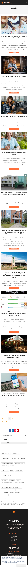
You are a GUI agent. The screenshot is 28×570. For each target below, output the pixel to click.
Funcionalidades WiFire (7, 468)
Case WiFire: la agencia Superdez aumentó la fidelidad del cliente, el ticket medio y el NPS (14, 313)
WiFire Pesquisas (12, 494)
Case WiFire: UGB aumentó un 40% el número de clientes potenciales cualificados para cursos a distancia (14, 232)
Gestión (15, 468)
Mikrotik (18, 480)
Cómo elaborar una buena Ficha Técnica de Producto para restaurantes (14, 77)
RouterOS (15, 485)
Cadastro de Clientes (6, 453)
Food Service (13, 465)
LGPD (10, 475)
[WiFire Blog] (6, 2)
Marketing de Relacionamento (8, 477)
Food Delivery (5, 465)
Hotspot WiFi (12, 473)
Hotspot (12, 470)
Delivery (14, 458)
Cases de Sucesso (14, 456)
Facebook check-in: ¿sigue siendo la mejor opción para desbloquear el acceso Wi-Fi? (14, 395)
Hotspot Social (19, 470)
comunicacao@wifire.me (14, 555)
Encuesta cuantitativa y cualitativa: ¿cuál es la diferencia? (14, 36)
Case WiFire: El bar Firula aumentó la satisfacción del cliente (14, 356)
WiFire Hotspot (18, 492)
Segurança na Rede (17, 487)
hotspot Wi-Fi (4, 473)
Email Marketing (21, 458)
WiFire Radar (14, 540)
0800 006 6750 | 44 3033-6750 (14, 553)
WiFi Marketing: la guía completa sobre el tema (14, 153)
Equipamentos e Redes (6, 460)
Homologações (5, 470)
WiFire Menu (4, 494)
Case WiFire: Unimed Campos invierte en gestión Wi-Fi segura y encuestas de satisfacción (14, 194)
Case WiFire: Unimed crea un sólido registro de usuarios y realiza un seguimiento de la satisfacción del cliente (14, 275)
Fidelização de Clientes (20, 463)
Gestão (20, 468)
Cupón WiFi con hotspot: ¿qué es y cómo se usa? (14, 117)
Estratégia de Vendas (17, 460)
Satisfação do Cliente (6, 487)
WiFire (11, 492)
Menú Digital (4, 480)
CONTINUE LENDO (14, 52)
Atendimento (12, 451)
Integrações (4, 475)
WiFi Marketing (5, 492)
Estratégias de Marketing (7, 463)
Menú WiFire (12, 480)
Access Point (4, 451)
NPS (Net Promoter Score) (7, 482)
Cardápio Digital (5, 456)
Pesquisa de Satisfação (19, 482)
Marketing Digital (20, 477)
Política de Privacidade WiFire (10, 562)
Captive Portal (16, 453)
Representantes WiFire (6, 485)
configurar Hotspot (6, 458)
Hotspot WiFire (20, 473)
